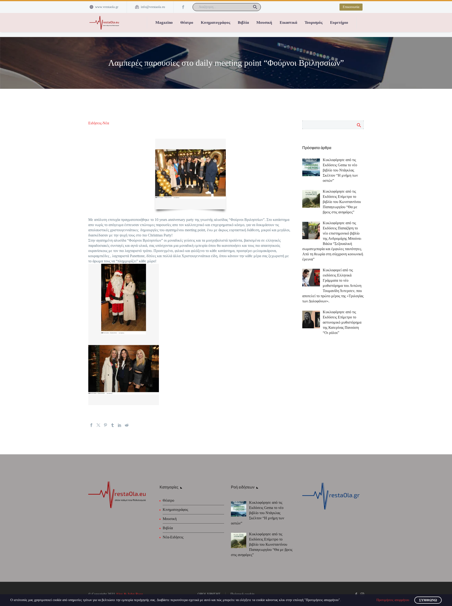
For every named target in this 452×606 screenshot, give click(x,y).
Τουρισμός (314, 22)
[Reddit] (127, 425)
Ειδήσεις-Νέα (98, 123)
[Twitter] (98, 425)
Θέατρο (186, 22)
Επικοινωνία (351, 7)
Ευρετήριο (339, 22)
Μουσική (264, 22)
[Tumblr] (112, 425)
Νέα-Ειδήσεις (173, 537)
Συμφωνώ (428, 600)
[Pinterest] (105, 425)
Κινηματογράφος (215, 22)
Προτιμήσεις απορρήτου (392, 600)
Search (359, 125)
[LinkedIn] (119, 425)
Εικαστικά (288, 22)
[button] (255, 7)
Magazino (164, 22)
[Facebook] (183, 7)
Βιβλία (243, 22)
